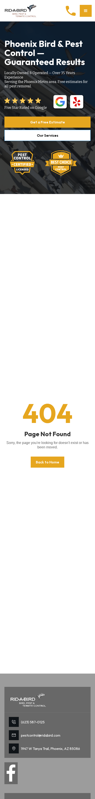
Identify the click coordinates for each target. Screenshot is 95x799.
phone (70, 10)
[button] (86, 11)
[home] (21, 10)
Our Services (47, 135)
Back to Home (47, 462)
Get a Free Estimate (47, 122)
